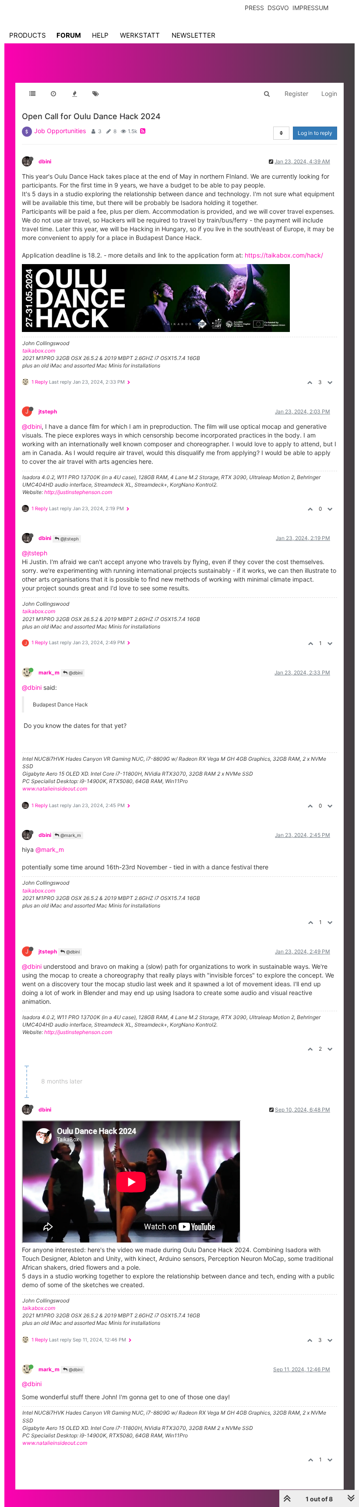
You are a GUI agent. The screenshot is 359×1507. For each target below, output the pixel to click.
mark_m (49, 672)
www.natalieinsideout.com (54, 788)
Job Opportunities (60, 130)
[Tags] (95, 94)
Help (100, 35)
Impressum (310, 7)
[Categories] (32, 94)
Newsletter (193, 35)
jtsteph (48, 411)
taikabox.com (38, 350)
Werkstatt (140, 35)
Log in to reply (315, 133)
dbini (45, 161)
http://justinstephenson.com (78, 492)
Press (254, 7)
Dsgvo (278, 7)
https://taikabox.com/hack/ (284, 255)
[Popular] (74, 94)
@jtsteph (69, 538)
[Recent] (53, 94)
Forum (68, 35)
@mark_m (70, 835)
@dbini (32, 426)
